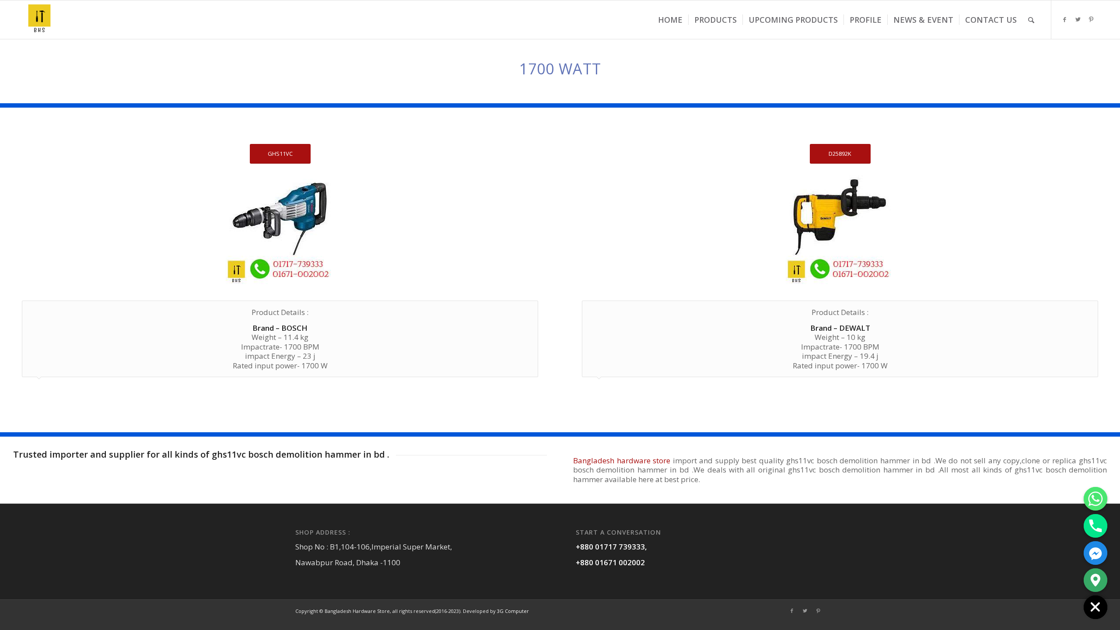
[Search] (1031, 19)
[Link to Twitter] (1078, 19)
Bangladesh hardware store (623, 460)
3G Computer (513, 611)
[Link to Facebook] (1064, 19)
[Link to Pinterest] (1091, 19)
